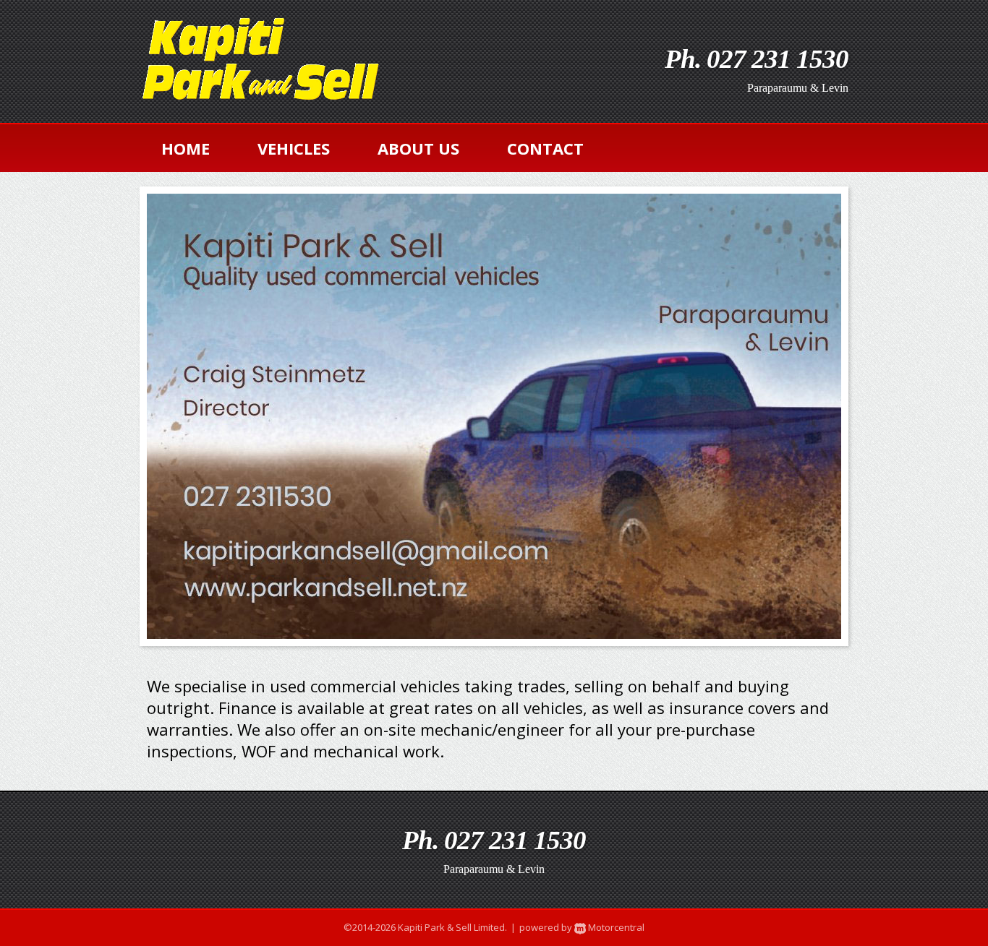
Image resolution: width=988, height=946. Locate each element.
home (185, 148)
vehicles (293, 148)
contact (545, 148)
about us (418, 148)
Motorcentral (615, 927)
